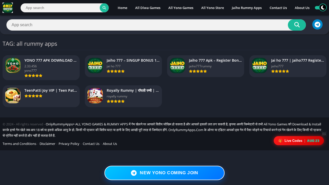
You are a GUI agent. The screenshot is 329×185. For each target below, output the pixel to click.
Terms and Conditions (19, 143)
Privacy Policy (69, 143)
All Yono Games (180, 7)
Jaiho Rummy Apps (247, 7)
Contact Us (278, 7)
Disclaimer (47, 143)
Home (122, 7)
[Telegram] (317, 24)
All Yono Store (212, 7)
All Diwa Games (147, 7)
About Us (302, 7)
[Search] (104, 7)
